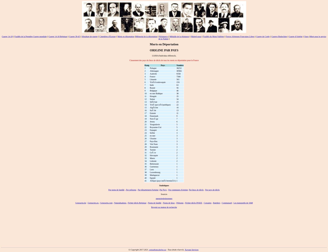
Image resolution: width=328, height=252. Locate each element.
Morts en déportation (125, 36)
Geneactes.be (80, 203)
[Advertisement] (164, 228)
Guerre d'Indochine (279, 36)
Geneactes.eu (93, 203)
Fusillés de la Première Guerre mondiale (30, 36)
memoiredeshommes (164, 198)
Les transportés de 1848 (243, 203)
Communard (227, 203)
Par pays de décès (212, 190)
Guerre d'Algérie (295, 36)
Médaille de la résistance (179, 36)
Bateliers (216, 203)
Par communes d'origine (178, 190)
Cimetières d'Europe (107, 36)
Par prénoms (131, 190)
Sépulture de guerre (90, 36)
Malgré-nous (196, 36)
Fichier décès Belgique (137, 203)
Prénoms (179, 203)
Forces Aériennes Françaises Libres (240, 36)
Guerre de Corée (263, 36)
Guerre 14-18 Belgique (58, 36)
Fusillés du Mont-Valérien (213, 36)
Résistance (163, 36)
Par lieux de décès (196, 190)
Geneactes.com (106, 203)
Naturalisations (120, 203)
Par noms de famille (116, 190)
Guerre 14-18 (7, 36)
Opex (306, 36)
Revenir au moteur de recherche (164, 207)
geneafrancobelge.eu (157, 250)
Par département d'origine (148, 190)
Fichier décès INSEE (193, 203)
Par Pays (163, 190)
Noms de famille (154, 203)
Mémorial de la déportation (146, 36)
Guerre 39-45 (74, 36)
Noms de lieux (169, 203)
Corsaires (207, 203)
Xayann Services (191, 250)
